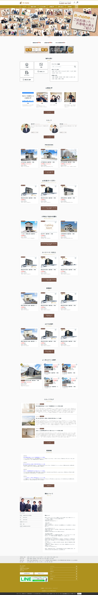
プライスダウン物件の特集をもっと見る (49, 172)
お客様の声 (51, 6)
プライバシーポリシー (48, 588)
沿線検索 (30, 64)
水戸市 (56, 71)
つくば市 (71, 71)
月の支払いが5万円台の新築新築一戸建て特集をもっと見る (49, 208)
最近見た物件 (28, 79)
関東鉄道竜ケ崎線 (63, 560)
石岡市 (75, 71)
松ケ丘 (43, 558)
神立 (37, 561)
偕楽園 (30, 561)
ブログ (51, 573)
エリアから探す (42, 6)
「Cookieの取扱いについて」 (66, 593)
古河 (45, 561)
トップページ (52, 566)
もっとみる (49, 112)
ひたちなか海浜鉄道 (74, 560)
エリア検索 (24, 64)
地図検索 (30, 66)
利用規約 (42, 588)
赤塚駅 (56, 78)
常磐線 (28, 560)
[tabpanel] (49, 22)
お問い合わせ (60, 6)
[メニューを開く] (77, 7)
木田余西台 (34, 558)
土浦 (27, 561)
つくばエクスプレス (41, 560)
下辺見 (38, 558)
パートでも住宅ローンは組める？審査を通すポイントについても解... (34, 477)
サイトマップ (55, 588)
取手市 (68, 71)
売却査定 (70, 6)
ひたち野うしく (41, 561)
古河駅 (53, 78)
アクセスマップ (52, 576)
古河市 (59, 71)
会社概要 (51, 578)
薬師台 (48, 558)
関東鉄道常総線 (35, 560)
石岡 (51, 561)
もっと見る (49, 136)
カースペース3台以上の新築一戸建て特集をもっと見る (49, 280)
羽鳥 (40, 558)
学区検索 (23, 66)
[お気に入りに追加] (36, 150)
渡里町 (31, 558)
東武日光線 (68, 560)
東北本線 (51, 560)
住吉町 (28, 558)
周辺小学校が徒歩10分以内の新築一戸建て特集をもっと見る (49, 244)
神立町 (53, 558)
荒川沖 (33, 561)
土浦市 (53, 71)
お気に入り (42, 71)
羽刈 (45, 558)
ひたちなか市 (64, 71)
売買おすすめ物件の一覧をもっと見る (49, 351)
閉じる (79, 593)
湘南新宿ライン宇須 (56, 560)
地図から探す (33, 6)
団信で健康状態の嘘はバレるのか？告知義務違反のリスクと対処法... (34, 457)
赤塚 (49, 561)
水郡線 (31, 560)
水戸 (35, 561)
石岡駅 (59, 78)
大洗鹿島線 (47, 560)
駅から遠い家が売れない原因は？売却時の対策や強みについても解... (34, 464)
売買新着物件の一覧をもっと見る (49, 315)
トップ (24, 6)
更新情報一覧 (49, 485)
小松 (50, 558)
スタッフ (51, 568)
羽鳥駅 (63, 78)
